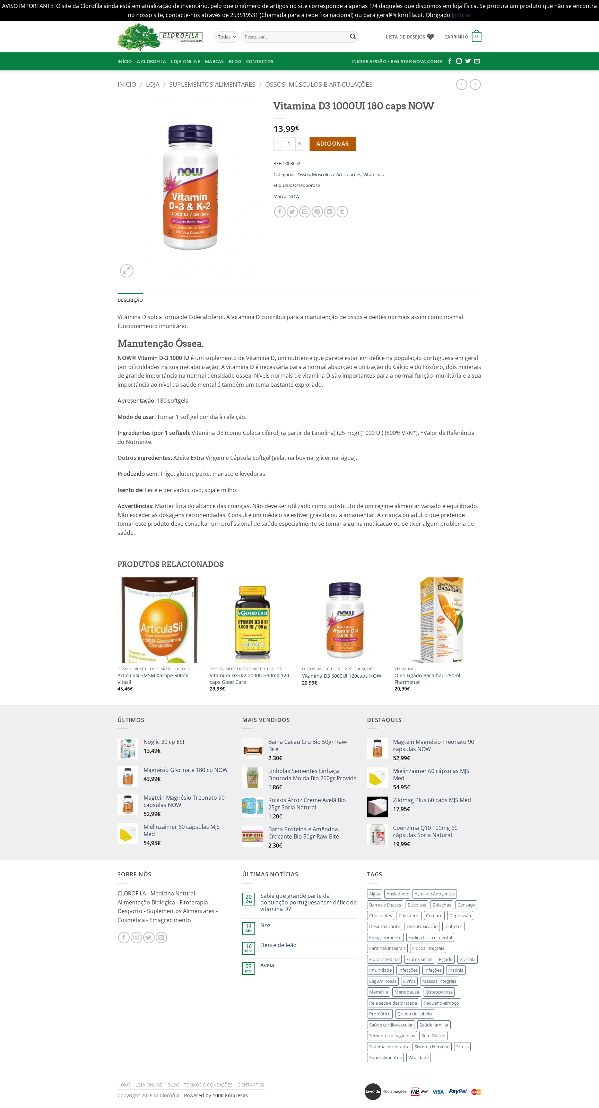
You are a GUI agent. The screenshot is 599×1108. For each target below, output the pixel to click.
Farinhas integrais (387, 948)
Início (125, 61)
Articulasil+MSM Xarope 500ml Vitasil (153, 678)
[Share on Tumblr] (342, 211)
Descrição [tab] (130, 300)
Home (124, 1085)
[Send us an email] (477, 61)
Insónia (455, 970)
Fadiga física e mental (430, 937)
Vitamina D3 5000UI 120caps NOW (341, 676)
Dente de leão (278, 945)
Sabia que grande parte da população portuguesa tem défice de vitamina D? (308, 903)
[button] (462, 36)
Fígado (446, 959)
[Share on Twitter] (292, 211)
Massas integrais (439, 981)
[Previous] (118, 640)
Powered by (216, 1095)
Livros (409, 981)
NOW (294, 196)
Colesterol (409, 915)
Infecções (408, 970)
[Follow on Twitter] (468, 61)
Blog (235, 61)
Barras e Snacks (385, 905)
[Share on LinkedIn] (330, 211)
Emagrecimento (385, 937)
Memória (378, 992)
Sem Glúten (433, 1035)
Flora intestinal (384, 959)
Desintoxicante (384, 926)
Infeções (433, 970)
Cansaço (466, 905)
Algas (374, 894)
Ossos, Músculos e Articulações (319, 84)
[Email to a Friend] (305, 211)
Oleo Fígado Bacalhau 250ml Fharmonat (427, 678)
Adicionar (332, 143)
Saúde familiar (434, 1025)
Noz (265, 925)
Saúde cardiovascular (391, 1025)
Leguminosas (383, 981)
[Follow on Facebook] (450, 61)
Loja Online (185, 61)
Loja (152, 84)
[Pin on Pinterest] (317, 211)
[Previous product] (475, 84)
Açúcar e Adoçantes (435, 894)
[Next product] (461, 84)
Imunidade (380, 970)
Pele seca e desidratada (393, 1003)
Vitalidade (418, 1057)
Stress (462, 1046)
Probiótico (380, 1014)
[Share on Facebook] (280, 211)
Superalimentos (385, 1057)
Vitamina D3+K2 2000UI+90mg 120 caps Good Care (249, 678)
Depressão (460, 915)
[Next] (479, 640)
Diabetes (453, 926)
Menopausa (406, 992)
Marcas (214, 61)
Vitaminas (373, 174)
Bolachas (442, 905)
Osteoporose (306, 185)
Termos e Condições (208, 1085)
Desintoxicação (422, 926)
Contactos (259, 61)
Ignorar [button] (461, 15)
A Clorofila (151, 61)
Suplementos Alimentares (212, 84)
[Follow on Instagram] (459, 61)
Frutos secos (419, 959)
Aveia (267, 965)
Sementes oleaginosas (392, 1035)
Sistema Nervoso (432, 1046)
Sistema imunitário (388, 1046)
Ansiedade (397, 894)
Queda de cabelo (414, 1014)
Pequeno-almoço (441, 1003)
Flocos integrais (428, 948)
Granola (467, 959)
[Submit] (353, 37)
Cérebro (434, 915)
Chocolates (380, 915)
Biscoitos (417, 905)
